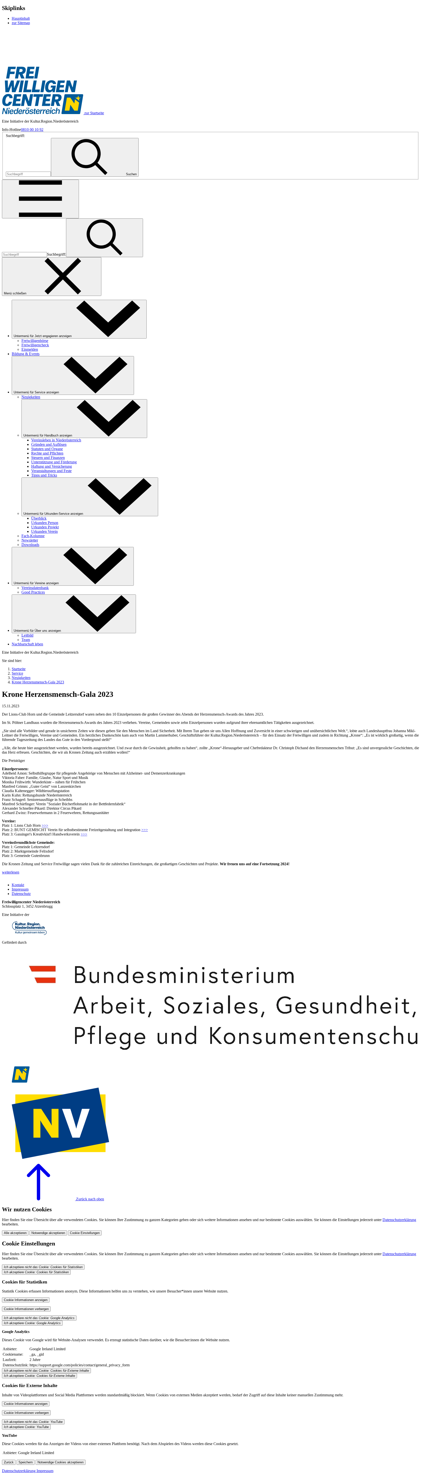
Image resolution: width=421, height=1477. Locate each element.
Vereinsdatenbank (35, 588)
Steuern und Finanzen (48, 458)
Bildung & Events (25, 354)
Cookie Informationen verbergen (26, 1309)
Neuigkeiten (30, 397)
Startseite (19, 669)
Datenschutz (21, 894)
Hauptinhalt (21, 18)
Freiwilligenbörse (34, 341)
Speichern (26, 1462)
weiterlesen (10, 872)
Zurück (9, 1462)
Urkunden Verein (44, 531)
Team (25, 640)
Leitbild (27, 635)
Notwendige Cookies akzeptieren (61, 1462)
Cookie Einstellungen (85, 1233)
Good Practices (33, 592)
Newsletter (29, 540)
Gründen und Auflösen (49, 444)
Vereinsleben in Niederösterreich (56, 440)
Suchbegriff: (15, 136)
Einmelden (29, 349)
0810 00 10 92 (32, 129)
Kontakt (18, 885)
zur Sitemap (21, 23)
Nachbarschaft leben (27, 644)
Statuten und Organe (47, 449)
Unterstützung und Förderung (54, 462)
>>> (45, 825)
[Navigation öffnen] (40, 199)
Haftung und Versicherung (51, 466)
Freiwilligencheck (35, 345)
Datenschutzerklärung (399, 1220)
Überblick (39, 518)
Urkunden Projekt (45, 527)
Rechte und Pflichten (47, 453)
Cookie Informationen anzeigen (26, 1300)
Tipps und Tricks (44, 475)
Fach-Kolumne (33, 536)
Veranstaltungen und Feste (51, 471)
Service (17, 673)
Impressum (20, 889)
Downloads (30, 545)
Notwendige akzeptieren (48, 1233)
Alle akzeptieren (15, 1233)
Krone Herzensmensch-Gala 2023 (38, 682)
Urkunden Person (44, 523)
